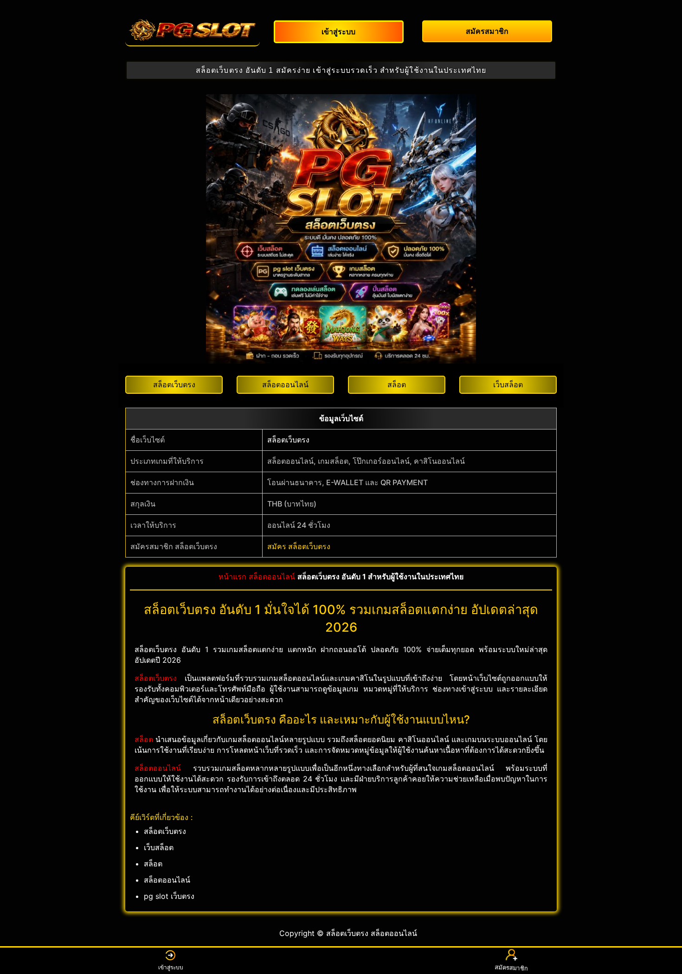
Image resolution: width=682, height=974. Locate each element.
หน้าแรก (232, 576)
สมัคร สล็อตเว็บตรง (298, 546)
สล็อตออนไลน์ (272, 576)
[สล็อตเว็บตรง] (192, 30)
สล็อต (144, 739)
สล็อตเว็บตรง (288, 439)
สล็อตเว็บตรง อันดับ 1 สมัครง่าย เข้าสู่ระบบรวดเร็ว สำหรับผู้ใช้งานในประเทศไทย (341, 70)
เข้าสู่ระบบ (170, 967)
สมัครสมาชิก (512, 967)
